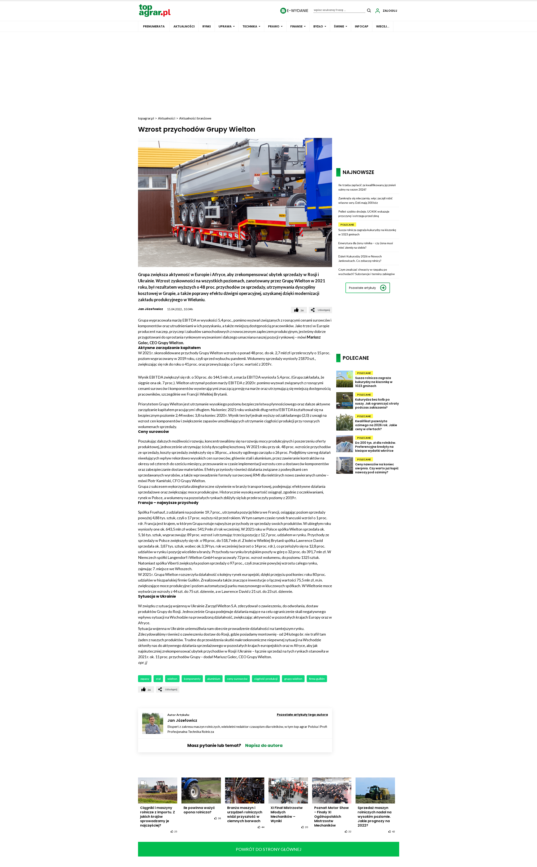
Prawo (273, 26)
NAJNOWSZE (358, 172)
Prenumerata (154, 26)
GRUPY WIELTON (293, 678)
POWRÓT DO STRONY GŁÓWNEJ (268, 849)
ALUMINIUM (213, 678)
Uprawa (225, 26)
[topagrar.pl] (155, 10)
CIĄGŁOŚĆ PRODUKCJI (266, 678)
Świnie (339, 26)
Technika (249, 26)
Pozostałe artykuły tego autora (302, 715)
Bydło (318, 26)
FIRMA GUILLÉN (317, 678)
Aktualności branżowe (195, 118)
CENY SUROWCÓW (237, 678)
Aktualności (184, 26)
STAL (158, 678)
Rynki (206, 26)
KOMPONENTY (192, 678)
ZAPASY (144, 678)
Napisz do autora (264, 745)
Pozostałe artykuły (362, 288)
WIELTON (172, 678)
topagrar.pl (146, 118)
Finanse (296, 26)
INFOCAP (361, 26)
